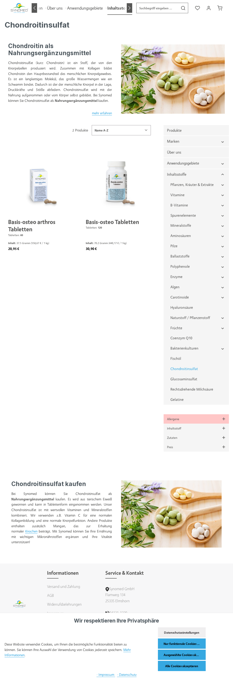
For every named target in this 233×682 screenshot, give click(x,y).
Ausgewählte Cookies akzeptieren (185, 655)
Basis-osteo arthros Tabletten (31, 225)
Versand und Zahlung (63, 586)
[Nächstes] (129, 8)
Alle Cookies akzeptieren (181, 666)
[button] (222, 141)
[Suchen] (183, 8)
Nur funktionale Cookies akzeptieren (185, 644)
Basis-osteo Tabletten (112, 221)
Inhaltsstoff (174, 428)
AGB (50, 595)
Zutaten (172, 438)
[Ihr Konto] (208, 8)
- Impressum (105, 674)
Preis (170, 447)
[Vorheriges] (34, 8)
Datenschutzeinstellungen (181, 632)
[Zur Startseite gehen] (19, 8)
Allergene (173, 419)
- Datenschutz (127, 674)
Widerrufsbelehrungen (64, 604)
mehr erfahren (102, 113)
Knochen (31, 531)
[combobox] (157, 8)
